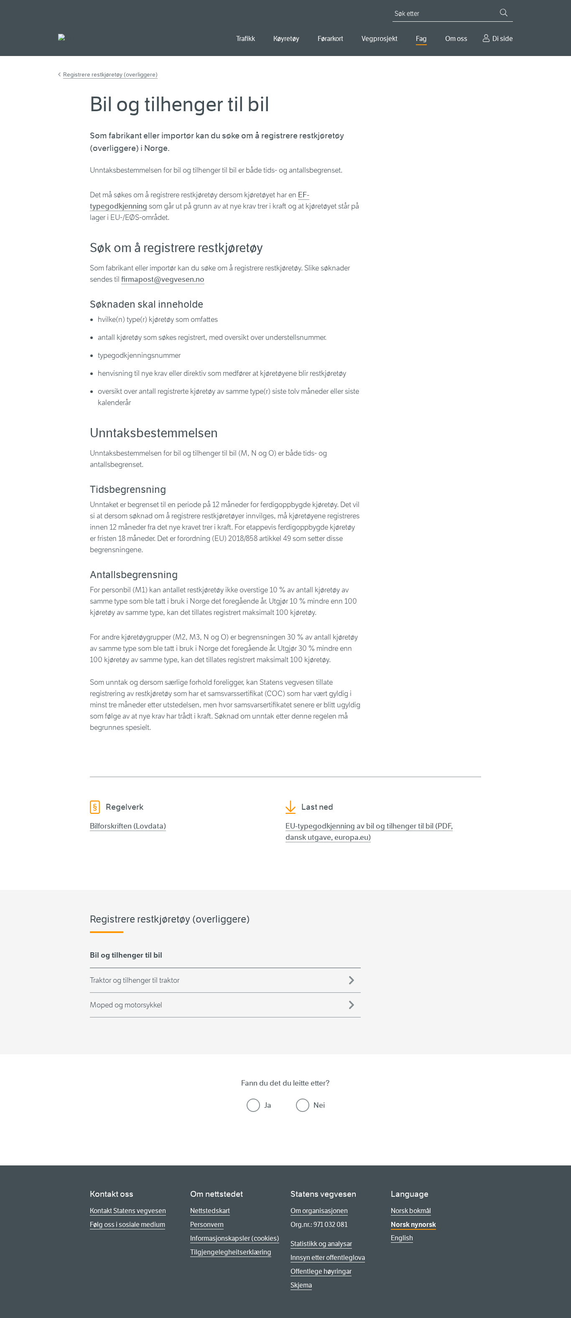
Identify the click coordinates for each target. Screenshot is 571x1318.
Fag (421, 39)
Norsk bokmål (411, 1211)
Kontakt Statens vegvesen (128, 1211)
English (402, 1238)
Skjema (301, 1285)
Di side (502, 39)
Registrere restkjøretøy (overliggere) (110, 74)
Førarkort (330, 39)
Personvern (207, 1225)
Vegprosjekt (380, 39)
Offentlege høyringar (321, 1271)
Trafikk (245, 39)
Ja (267, 1105)
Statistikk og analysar (321, 1244)
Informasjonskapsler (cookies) (234, 1238)
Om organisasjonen (319, 1211)
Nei (319, 1105)
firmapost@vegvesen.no (162, 279)
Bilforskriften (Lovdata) (128, 826)
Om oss (456, 39)
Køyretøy (286, 39)
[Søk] (504, 12)
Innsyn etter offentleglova (328, 1258)
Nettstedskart (210, 1211)
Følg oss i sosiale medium (127, 1225)
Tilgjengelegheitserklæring (230, 1252)
